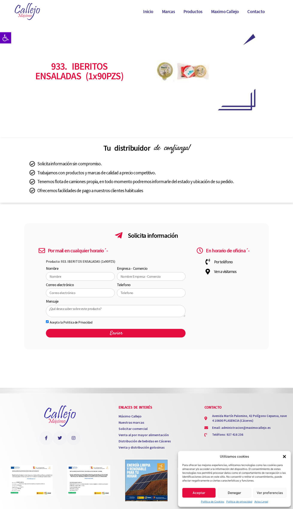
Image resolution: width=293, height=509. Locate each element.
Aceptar (199, 493)
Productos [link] (192, 11)
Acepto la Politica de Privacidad (71, 322)
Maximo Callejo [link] (225, 11)
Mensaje (52, 301)
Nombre (52, 269)
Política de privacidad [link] (239, 501)
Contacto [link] (256, 11)
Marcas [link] (168, 11)
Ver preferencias (270, 493)
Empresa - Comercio (132, 269)
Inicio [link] (148, 11)
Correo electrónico (60, 285)
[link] (5, 37)
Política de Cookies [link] (212, 501)
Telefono (124, 285)
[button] (284, 456)
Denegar (234, 493)
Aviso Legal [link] (261, 501)
